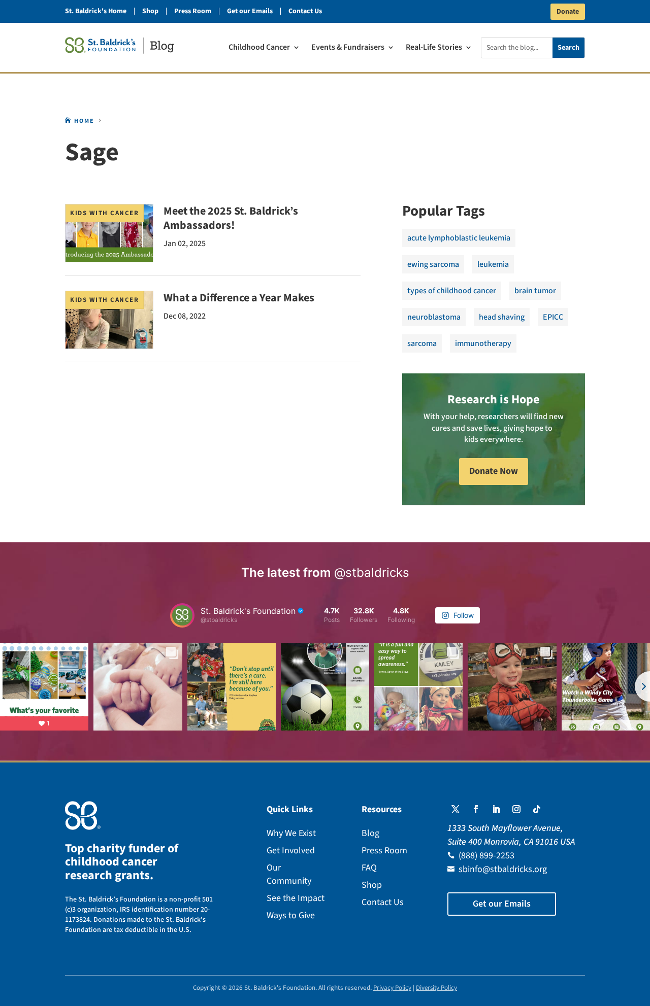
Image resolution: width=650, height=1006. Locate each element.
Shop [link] (150, 11)
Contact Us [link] (305, 11)
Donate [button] (568, 12)
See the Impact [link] (295, 898)
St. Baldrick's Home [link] (95, 11)
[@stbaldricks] (182, 615)
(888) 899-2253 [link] (486, 855)
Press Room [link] (192, 11)
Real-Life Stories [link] (434, 48)
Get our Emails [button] (502, 903)
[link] (119, 45)
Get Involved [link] (291, 850)
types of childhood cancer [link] (451, 290)
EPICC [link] (553, 317)
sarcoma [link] (422, 343)
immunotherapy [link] (483, 343)
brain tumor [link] (535, 290)
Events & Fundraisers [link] (347, 48)
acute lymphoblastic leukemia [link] (458, 238)
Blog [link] (370, 833)
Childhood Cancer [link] (259, 48)
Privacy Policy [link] (392, 987)
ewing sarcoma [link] (433, 264)
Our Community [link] (289, 874)
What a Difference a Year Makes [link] (239, 298)
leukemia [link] (493, 264)
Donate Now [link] (493, 471)
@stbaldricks (371, 572)
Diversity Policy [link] (436, 987)
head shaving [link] (502, 317)
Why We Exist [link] (291, 833)
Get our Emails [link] (250, 11)
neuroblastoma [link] (434, 317)
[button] (455, 809)
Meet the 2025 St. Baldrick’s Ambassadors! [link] (231, 218)
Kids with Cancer (104, 213)
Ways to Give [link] (291, 915)
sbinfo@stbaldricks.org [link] (503, 869)
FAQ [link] (369, 867)
